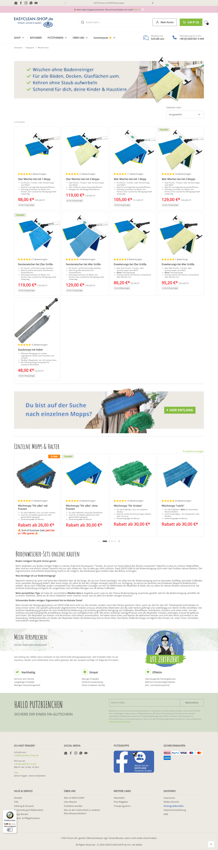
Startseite (18, 47)
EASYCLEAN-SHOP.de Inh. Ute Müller (123, 844)
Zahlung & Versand (24, 805)
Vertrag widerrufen (174, 805)
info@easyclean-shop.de (26, 755)
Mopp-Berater (21, 814)
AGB (166, 814)
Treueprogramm (122, 805)
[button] (191, 22)
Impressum (169, 797)
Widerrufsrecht (171, 801)
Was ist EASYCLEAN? (74, 797)
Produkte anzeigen (193, 451)
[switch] (10, 830)
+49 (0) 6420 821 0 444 (25, 764)
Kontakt (18, 797)
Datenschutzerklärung (175, 809)
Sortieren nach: (174, 107)
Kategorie (30, 47)
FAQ (16, 772)
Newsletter (119, 797)
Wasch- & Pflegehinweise (27, 818)
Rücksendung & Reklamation (28, 809)
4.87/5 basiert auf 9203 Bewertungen (109, 3)
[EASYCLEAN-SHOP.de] (33, 22)
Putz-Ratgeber (121, 801)
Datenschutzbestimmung (119, 721)
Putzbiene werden (73, 805)
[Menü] (15, 811)
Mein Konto (167, 22)
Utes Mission (70, 801)
